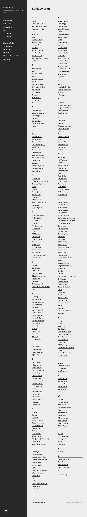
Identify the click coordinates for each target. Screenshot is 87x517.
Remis (60, 173)
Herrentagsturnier (38, 323)
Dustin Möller (36, 171)
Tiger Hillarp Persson (65, 334)
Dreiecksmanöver (38, 168)
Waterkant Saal (63, 402)
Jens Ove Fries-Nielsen (39, 381)
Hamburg (35, 297)
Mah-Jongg (62, 24)
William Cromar (63, 423)
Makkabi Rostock (63, 29)
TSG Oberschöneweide (66, 347)
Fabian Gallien (36, 218)
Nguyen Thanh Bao (64, 90)
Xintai (60, 441)
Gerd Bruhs (36, 271)
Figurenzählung (37, 239)
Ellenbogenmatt (37, 192)
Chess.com (35, 118)
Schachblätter (8, 8)
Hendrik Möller (36, 318)
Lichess (34, 478)
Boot (33, 103)
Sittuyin (60, 274)
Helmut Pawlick (37, 315)
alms (33, 37)
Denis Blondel (36, 150)
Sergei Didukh (62, 244)
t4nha (60, 321)
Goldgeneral (36, 279)
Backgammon (36, 68)
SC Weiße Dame (63, 242)
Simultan (61, 271)
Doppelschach (36, 160)
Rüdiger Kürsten (63, 192)
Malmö (60, 40)
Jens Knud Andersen (39, 378)
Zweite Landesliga (64, 467)
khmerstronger (37, 428)
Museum (6, 53)
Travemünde (62, 342)
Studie (60, 305)
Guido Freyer (36, 289)
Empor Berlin (36, 194)
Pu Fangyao (62, 147)
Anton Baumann (37, 50)
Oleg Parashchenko (64, 108)
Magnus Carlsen (63, 21)
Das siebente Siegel (38, 144)
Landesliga (35, 452)
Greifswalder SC (37, 284)
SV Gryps (61, 313)
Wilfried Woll (62, 415)
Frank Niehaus (36, 250)
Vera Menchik (62, 381)
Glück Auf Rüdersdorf (39, 276)
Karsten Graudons (38, 423)
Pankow (60, 123)
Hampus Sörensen (38, 302)
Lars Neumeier (37, 462)
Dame (34, 134)
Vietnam (60, 392)
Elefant (34, 186)
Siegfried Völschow (64, 266)
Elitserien (35, 189)
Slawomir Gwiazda (64, 287)
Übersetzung (62, 475)
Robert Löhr (62, 184)
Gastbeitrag (36, 268)
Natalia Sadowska (64, 87)
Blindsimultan (36, 97)
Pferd (60, 134)
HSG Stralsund (37, 339)
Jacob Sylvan (36, 362)
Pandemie (61, 121)
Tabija (60, 324)
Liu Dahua (35, 481)
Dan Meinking (36, 139)
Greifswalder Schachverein (41, 286)
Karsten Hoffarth (37, 425)
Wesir (60, 410)
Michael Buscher (63, 58)
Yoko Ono (61, 452)
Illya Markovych (37, 347)
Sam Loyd (61, 205)
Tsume (60, 350)
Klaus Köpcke (36, 433)
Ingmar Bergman (37, 352)
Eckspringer (36, 179)
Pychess (61, 150)
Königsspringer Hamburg (40, 439)
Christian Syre (36, 121)
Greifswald (35, 281)
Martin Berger (62, 47)
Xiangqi (8, 37)
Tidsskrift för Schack (64, 332)
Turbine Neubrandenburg (66, 353)
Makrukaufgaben (63, 34)
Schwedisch (62, 239)
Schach (8, 33)
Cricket (34, 126)
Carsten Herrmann (38, 113)
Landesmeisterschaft (39, 457)
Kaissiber (35, 412)
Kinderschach (36, 431)
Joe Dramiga (36, 394)
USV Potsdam (62, 368)
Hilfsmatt (35, 326)
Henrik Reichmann (38, 321)
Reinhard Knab (63, 171)
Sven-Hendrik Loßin (64, 311)
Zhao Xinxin (62, 462)
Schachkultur (62, 226)
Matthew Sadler (63, 53)
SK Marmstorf (62, 279)
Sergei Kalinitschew (64, 247)
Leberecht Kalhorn (38, 473)
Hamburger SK (37, 299)
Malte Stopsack (63, 42)
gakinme (34, 265)
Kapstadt (35, 418)
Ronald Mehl (62, 186)
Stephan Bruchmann (65, 300)
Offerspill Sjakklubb (64, 105)
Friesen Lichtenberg (38, 255)
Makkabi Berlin (63, 26)
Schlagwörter (7, 27)
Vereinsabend (62, 386)
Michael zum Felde (64, 69)
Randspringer (62, 168)
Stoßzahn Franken (64, 303)
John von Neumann (38, 399)
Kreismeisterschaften (39, 444)
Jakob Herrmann (37, 365)
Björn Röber (36, 92)
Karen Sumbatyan (38, 420)
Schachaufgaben (63, 210)
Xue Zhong (61, 444)
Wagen (60, 399)
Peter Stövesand (63, 129)
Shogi (7, 40)
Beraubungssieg (37, 79)
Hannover (35, 307)
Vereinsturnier (62, 389)
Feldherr (34, 223)
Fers (33, 231)
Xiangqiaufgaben (9, 43)
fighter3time (36, 236)
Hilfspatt (34, 328)
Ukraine (60, 363)
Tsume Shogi (7, 46)
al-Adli (34, 21)
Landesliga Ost (37, 454)
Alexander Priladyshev (39, 26)
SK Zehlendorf (62, 284)
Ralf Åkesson (62, 160)
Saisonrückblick (63, 202)
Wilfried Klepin (63, 413)
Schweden (61, 236)
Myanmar (61, 77)
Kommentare (7, 21)
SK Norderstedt (63, 282)
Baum (34, 76)
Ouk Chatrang (62, 113)
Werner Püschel (63, 405)
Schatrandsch (62, 231)
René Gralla (62, 176)
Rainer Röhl (62, 157)
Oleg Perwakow (63, 110)
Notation (61, 92)
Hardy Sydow (36, 313)
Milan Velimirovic (63, 71)
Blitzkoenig (35, 100)
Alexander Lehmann (38, 24)
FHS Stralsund (37, 234)
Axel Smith (35, 61)
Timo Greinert (62, 337)
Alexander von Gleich (39, 29)
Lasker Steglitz (37, 465)
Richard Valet (62, 179)
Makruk (60, 32)
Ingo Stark (35, 355)
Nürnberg (61, 95)
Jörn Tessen (36, 405)
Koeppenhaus (36, 436)
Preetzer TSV (62, 142)
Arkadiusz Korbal (37, 53)
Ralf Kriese (61, 163)
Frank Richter (36, 252)
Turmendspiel (62, 355)
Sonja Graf (61, 292)
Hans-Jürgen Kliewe (38, 310)
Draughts (35, 163)
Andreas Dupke (37, 40)
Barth (33, 71)
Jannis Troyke (36, 368)
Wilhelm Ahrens (63, 418)
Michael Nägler (63, 63)
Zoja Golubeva (63, 464)
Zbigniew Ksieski (63, 459)
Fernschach (36, 229)
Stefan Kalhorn (63, 297)
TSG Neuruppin (63, 345)
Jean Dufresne (37, 373)
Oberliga (61, 102)
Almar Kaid (35, 34)
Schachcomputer (63, 215)
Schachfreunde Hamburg (66, 218)
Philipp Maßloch (63, 136)
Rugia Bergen (62, 194)
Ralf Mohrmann (63, 165)
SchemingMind (63, 234)
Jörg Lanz (35, 402)
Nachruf (60, 84)
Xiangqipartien (63, 439)
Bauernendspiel (37, 74)
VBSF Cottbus (62, 378)
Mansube (61, 45)
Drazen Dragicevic (38, 166)
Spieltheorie (62, 295)
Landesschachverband (39, 460)
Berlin (34, 82)
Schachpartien (63, 229)
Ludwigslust (36, 486)
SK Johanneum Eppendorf (67, 276)
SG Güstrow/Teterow (65, 258)
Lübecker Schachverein (39, 483)
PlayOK (60, 139)
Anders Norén (78, 502)
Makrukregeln (62, 37)
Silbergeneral (62, 268)
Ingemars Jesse (37, 349)
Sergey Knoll (62, 250)
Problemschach (63, 144)
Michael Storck (63, 66)
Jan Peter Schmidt (38, 370)
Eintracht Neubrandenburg (41, 181)
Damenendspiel (37, 136)
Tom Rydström (63, 339)
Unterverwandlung (64, 366)
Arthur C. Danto (37, 55)
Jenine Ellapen (37, 375)
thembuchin (62, 329)
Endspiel (35, 197)
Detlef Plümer (36, 152)
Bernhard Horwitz (38, 84)
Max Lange (61, 55)
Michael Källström (64, 61)
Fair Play (35, 221)
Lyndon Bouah (36, 489)
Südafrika (61, 308)
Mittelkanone (62, 74)
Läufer (34, 468)
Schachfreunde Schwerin (66, 221)
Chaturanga (36, 116)
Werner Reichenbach (65, 407)
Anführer (35, 47)
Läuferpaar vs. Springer (39, 470)
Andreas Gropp (37, 42)
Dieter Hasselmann (38, 158)
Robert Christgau (63, 181)
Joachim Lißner (37, 389)
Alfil (33, 32)
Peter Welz (61, 131)
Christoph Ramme (38, 124)
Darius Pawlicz (37, 142)
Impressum (7, 59)
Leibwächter (36, 475)
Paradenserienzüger (65, 126)
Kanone (34, 415)
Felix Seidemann (37, 226)
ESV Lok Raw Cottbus (39, 202)
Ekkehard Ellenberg (38, 184)
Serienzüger (62, 252)
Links (5, 30)
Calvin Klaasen (37, 110)
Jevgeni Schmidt (37, 386)
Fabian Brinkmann (38, 215)
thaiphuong (61, 326)
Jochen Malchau (37, 391)
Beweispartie (36, 90)
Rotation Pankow (63, 189)
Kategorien (7, 24)
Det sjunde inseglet (38, 155)
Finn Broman (36, 244)
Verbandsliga (62, 384)
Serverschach (62, 255)
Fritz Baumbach (37, 258)
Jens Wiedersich (37, 383)
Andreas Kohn (36, 45)
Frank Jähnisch (37, 247)
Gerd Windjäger (37, 273)
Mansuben (7, 49)
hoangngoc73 (36, 331)
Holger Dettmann (37, 334)
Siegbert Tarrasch (64, 263)
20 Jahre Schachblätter (11, 56)
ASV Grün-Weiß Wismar (40, 58)
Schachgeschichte (64, 223)
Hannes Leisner (37, 305)
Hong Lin (35, 336)
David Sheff (36, 147)
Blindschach (36, 95)
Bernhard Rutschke (38, 87)
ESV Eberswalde (37, 200)
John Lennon (36, 397)
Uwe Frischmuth (63, 371)
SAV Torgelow (62, 207)
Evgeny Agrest (37, 208)
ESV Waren (36, 205)
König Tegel (36, 441)
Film (33, 242)
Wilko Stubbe (62, 421)
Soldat (60, 289)
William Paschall (63, 426)
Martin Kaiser (62, 50)
